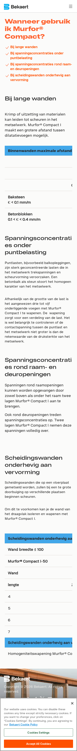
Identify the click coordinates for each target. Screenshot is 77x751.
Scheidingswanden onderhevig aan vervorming (33, 464)
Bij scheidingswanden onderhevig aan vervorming (40, 77)
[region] (38, 724)
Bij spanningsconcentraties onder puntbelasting (37, 55)
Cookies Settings (38, 732)
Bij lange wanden (24, 47)
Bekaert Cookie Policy (23, 724)
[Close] (72, 703)
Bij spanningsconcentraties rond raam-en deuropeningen (41, 66)
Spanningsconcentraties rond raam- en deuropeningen (38, 366)
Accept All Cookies (38, 743)
